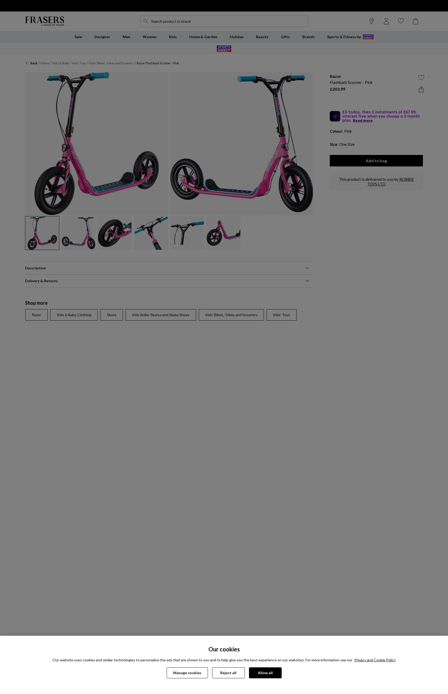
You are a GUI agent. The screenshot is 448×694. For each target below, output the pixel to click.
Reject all (228, 672)
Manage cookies (187, 672)
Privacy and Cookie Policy (375, 660)
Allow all (265, 672)
